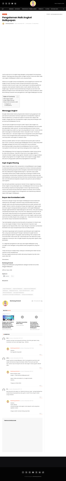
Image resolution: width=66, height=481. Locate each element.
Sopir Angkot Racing (9, 100)
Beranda (11, 8)
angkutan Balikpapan (17, 288)
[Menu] (3, 9)
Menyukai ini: (9, 105)
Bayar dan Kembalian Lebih (11, 102)
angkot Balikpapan (7, 288)
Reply (41, 344)
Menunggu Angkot (8, 98)
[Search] (63, 9)
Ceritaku (4, 14)
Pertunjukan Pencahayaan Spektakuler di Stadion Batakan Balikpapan (35, 325)
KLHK (32, 290)
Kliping (47, 8)
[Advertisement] (22, 34)
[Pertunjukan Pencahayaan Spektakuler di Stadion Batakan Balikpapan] (36, 317)
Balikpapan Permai (13, 290)
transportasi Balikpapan (27, 294)
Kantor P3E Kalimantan (24, 290)
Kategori (17, 8)
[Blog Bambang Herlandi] (33, 3)
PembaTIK (41, 8)
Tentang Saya (54, 8)
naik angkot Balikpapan (18, 292)
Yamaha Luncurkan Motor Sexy (21, 323)
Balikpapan (5, 290)
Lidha (7, 358)
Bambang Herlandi (10, 23)
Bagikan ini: (8, 104)
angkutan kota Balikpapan (30, 288)
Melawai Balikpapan (7, 292)
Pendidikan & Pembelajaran (29, 8)
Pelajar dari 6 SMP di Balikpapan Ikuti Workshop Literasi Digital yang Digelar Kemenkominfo (8, 325)
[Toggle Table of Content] (16, 97)
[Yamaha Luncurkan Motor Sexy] (22, 317)
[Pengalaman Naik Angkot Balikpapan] (22, 58)
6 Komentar (29, 23)
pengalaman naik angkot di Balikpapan (11, 294)
